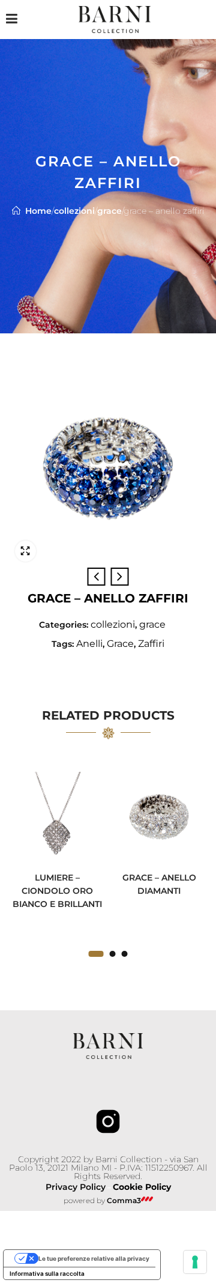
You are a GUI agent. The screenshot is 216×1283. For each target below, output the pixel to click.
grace (109, 210)
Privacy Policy (76, 1186)
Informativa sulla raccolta (47, 1273)
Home (38, 210)
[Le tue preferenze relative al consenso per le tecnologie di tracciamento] (195, 1262)
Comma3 (124, 1200)
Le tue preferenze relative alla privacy (93, 1258)
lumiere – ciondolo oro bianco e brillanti (57, 890)
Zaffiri (151, 643)
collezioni (74, 210)
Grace (120, 643)
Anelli (89, 643)
